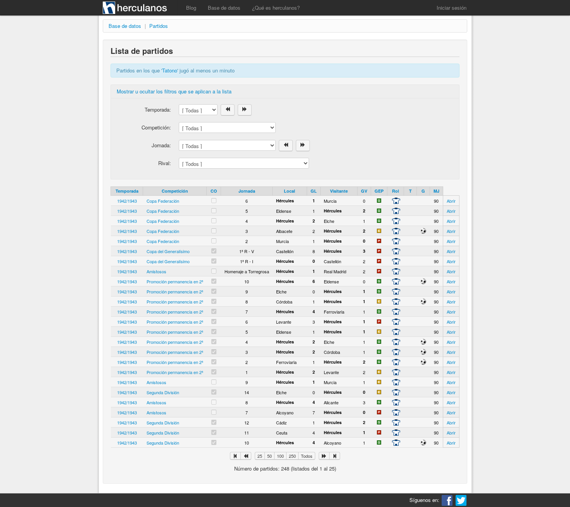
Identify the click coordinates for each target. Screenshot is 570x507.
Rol (395, 191)
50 (269, 456)
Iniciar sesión (451, 7)
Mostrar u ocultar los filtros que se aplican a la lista (174, 91)
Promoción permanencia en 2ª (175, 281)
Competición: (156, 127)
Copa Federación (163, 201)
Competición (175, 191)
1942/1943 (127, 201)
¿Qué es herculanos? (276, 7)
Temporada (127, 191)
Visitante (339, 191)
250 (292, 456)
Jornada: (161, 145)
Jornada (246, 191)
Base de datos (224, 7)
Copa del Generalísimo (168, 251)
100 (280, 456)
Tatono (169, 70)
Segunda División (163, 392)
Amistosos (156, 271)
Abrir (451, 201)
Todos (307, 456)
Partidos (158, 25)
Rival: (164, 163)
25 (259, 456)
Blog (191, 7)
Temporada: (158, 109)
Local (289, 191)
